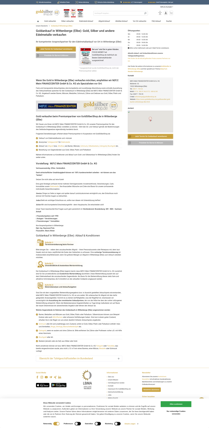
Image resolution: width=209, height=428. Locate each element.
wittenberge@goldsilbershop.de (145, 97)
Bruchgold (111, 146)
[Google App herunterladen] (59, 385)
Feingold (99, 346)
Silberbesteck (93, 146)
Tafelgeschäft (52, 142)
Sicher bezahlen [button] (148, 397)
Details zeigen (130, 424)
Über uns (111, 377)
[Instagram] (41, 377)
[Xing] (55, 377)
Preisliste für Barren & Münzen (56, 55)
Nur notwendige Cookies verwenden (176, 412)
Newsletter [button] (146, 373)
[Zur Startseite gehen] (47, 13)
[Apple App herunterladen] (43, 385)
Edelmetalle (65, 142)
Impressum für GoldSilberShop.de (119, 389)
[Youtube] (46, 377)
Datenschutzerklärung (115, 392)
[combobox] (118, 13)
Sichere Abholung (83, 2)
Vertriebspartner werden (116, 383)
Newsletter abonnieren (151, 390)
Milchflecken (57, 317)
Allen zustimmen (176, 404)
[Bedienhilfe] (160, 13)
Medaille (102, 348)
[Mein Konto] (166, 13)
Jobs (109, 395)
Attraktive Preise (65, 2)
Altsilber (61, 146)
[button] (150, 119)
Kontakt (110, 386)
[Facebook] (37, 377)
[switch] (78, 423)
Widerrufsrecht (113, 398)
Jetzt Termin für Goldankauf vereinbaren (56, 49)
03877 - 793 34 (138, 89)
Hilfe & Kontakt (166, 7)
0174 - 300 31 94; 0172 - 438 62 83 (146, 91)
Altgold (50, 146)
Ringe (53, 327)
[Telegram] (50, 377)
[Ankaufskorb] (171, 13)
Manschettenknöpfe (70, 327)
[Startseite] (38, 21)
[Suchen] (145, 13)
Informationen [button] (112, 373)
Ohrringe (59, 327)
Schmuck (84, 146)
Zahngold (103, 146)
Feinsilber (110, 346)
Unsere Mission (113, 380)
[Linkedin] (59, 377)
